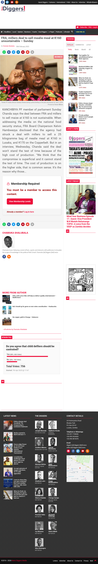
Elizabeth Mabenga (51, 515)
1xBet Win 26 (80, 32)
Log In (95, 27)
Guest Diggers (43, 2)
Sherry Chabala (40, 498)
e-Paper (51, 32)
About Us (74, 2)
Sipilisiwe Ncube (54, 431)
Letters (55, 561)
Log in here (29, 212)
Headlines (7, 32)
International (61, 2)
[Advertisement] (44, 19)
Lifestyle (67, 32)
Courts (34, 32)
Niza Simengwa (40, 548)
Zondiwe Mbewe (40, 447)
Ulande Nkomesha (52, 448)
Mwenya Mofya (40, 464)
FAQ (90, 27)
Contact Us (78, 561)
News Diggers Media (19, 560)
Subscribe (83, 27)
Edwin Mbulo (53, 531)
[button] (4, 52)
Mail (91, 561)
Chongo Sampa (54, 498)
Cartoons (52, 2)
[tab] (70, 45)
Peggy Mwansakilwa (53, 481)
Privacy (86, 561)
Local (14, 32)
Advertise (82, 2)
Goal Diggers (42, 32)
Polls (68, 2)
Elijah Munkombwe (52, 465)
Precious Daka (40, 515)
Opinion (20, 32)
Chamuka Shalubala (8, 46)
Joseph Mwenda (40, 431)
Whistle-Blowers (92, 2)
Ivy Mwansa (39, 531)
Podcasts (59, 32)
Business (27, 32)
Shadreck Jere (40, 481)
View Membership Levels (20, 201)
